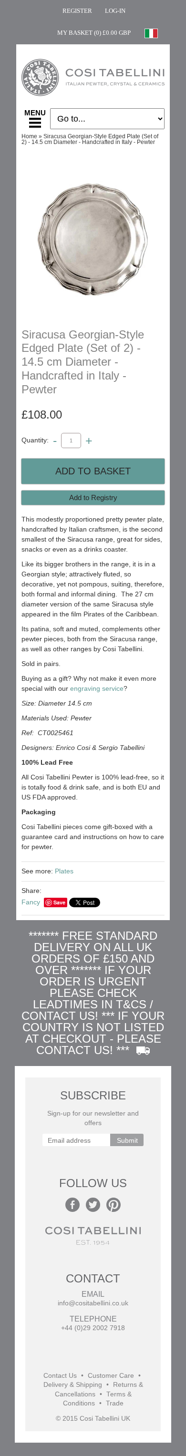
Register (77, 10)
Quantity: (35, 440)
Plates (64, 871)
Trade (115, 1403)
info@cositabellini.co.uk (93, 1303)
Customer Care (111, 1375)
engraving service (97, 688)
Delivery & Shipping (72, 1384)
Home (29, 136)
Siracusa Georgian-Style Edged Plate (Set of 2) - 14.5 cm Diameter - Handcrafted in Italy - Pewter (89, 139)
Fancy (30, 902)
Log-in (115, 10)
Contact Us (60, 1375)
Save (59, 902)
